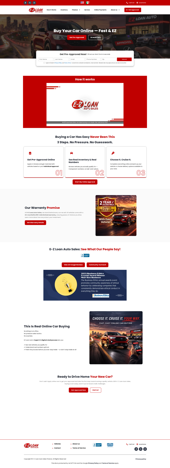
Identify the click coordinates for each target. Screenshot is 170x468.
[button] (85, 104)
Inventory (64, 10)
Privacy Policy (58, 62)
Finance (75, 10)
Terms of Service (79, 448)
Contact (57, 448)
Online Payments (100, 10)
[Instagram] (34, 3)
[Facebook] (25, 3)
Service (87, 10)
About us (114, 10)
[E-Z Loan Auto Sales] (36, 10)
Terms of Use (67, 62)
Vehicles (57, 444)
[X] (30, 3)
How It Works (51, 10)
